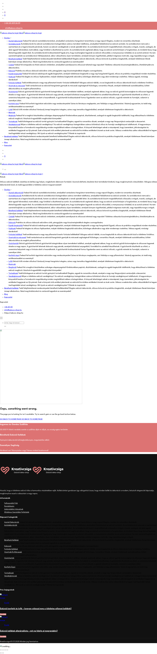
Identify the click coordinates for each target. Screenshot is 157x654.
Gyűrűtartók (13, 92)
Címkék (11, 65)
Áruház (7, 38)
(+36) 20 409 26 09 (12, 23)
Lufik (10, 110)
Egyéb (6, 603)
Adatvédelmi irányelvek (13, 509)
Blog (6, 142)
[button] (5, 326)
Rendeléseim (9, 506)
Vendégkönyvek (14, 124)
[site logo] (21, 33)
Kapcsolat (8, 145)
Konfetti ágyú (14, 104)
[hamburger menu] (5, 169)
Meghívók (12, 116)
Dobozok (12, 71)
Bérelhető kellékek (15, 59)
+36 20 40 (8, 307)
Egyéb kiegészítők (15, 74)
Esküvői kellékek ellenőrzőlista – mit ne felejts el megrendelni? (29, 631)
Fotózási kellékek (15, 83)
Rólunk (2, 177)
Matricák (12, 113)
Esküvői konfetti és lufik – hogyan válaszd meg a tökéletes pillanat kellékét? (36, 609)
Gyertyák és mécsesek (17, 86)
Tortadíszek (13, 121)
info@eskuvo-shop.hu (14, 28)
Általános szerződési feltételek (16, 512)
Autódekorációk (15, 44)
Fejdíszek (12, 77)
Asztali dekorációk (15, 41)
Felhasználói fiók (11, 503)
